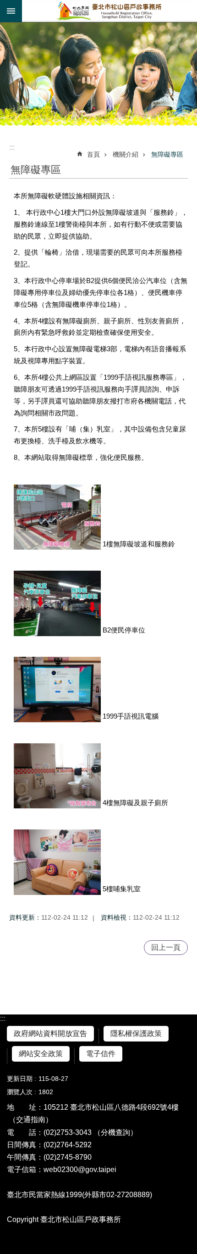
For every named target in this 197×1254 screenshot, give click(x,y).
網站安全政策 (41, 1054)
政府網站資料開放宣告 (50, 1033)
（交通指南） (31, 1119)
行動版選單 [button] (11, 11)
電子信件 (100, 1054)
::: (2, 1018)
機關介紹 (125, 154)
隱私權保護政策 (136, 1033)
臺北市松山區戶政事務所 (109, 11)
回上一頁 (166, 947)
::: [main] (12, 147)
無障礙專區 (167, 154)
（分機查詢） (115, 1132)
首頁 (93, 154)
